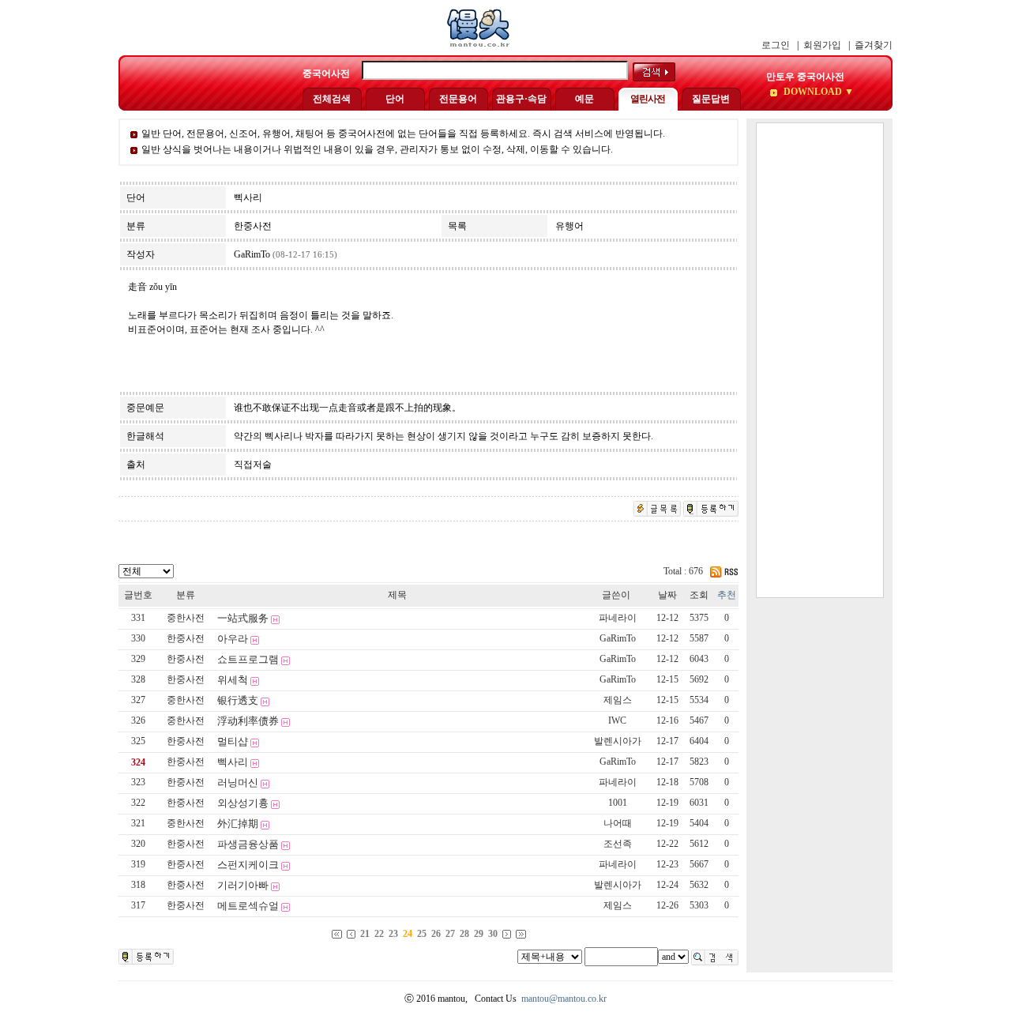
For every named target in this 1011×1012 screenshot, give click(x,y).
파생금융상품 (248, 844)
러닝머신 (237, 782)
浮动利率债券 (248, 721)
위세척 (232, 680)
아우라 (232, 639)
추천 (726, 594)
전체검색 (332, 98)
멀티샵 (232, 741)
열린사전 (647, 98)
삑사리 (232, 762)
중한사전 (186, 617)
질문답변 (711, 98)
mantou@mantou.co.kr (564, 998)
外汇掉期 (237, 824)
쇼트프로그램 (248, 659)
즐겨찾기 (874, 45)
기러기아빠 (243, 885)
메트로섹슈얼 (248, 906)
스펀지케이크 (248, 865)
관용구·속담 (521, 98)
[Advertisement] (820, 360)
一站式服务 (243, 618)
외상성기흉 (243, 803)
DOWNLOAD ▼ (817, 91)
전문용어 (458, 98)
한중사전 (186, 638)
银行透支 (237, 700)
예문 (584, 98)
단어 (394, 98)
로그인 (775, 45)
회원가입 (822, 45)
